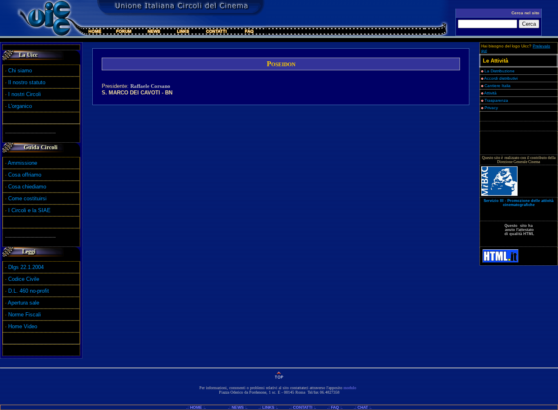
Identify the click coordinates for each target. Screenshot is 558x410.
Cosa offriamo (24, 175)
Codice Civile (23, 279)
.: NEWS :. (238, 407)
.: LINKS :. (268, 407)
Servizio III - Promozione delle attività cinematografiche (519, 203)
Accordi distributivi (501, 78)
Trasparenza (495, 100)
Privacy (490, 107)
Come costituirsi (27, 198)
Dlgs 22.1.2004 (26, 267)
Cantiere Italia (497, 85)
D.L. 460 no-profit (28, 291)
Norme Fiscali (24, 314)
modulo (350, 387)
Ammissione (22, 163)
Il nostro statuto (26, 82)
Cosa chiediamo (27, 187)
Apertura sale (23, 303)
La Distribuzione (499, 71)
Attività (490, 93)
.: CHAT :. (363, 407)
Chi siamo (19, 70)
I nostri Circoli (24, 94)
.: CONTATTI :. (302, 407)
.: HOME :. (199, 407)
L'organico (19, 106)
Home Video (23, 326)
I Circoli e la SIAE (29, 210)
